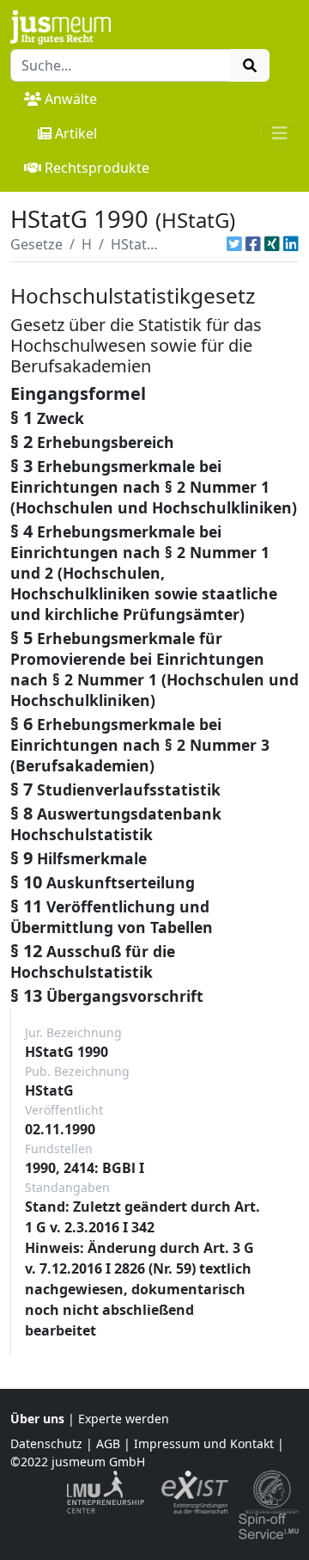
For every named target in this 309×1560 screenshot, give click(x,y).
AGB (108, 1443)
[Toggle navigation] (280, 133)
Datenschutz (46, 1443)
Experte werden (123, 1418)
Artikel (76, 133)
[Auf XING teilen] (272, 244)
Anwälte (71, 98)
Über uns (37, 1418)
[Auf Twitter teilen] (234, 244)
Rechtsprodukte (97, 167)
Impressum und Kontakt (204, 1443)
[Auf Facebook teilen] (253, 244)
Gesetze (36, 244)
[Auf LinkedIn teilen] (291, 244)
